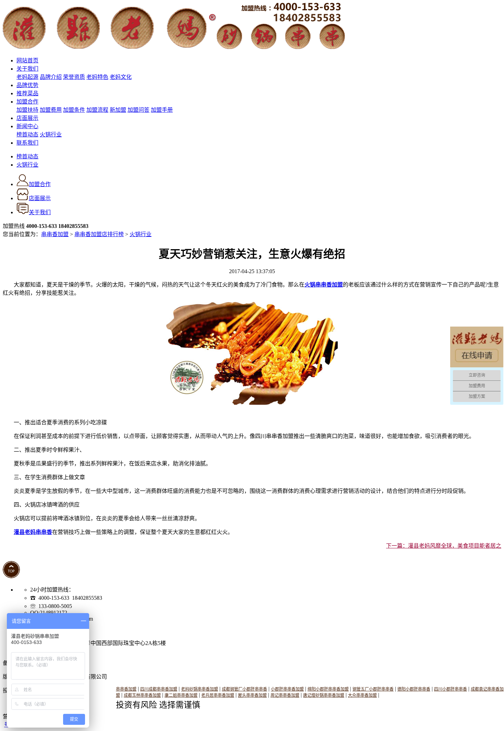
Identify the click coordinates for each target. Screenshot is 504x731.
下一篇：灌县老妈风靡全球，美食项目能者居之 (443, 546)
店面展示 (27, 118)
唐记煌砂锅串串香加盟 (323, 695)
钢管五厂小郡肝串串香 (373, 689)
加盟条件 (74, 110)
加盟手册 (162, 110)
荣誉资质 (74, 77)
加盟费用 (51, 110)
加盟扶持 (27, 110)
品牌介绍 (51, 77)
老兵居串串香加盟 (217, 695)
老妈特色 (97, 77)
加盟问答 (138, 110)
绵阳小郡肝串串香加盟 (328, 689)
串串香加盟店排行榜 (99, 234)
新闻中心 (27, 126)
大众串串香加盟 (362, 695)
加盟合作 (27, 102)
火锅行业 (51, 134)
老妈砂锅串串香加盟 (199, 689)
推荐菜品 (27, 93)
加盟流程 (97, 110)
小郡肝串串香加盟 (287, 689)
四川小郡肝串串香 (450, 689)
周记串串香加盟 (285, 695)
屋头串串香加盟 (252, 695)
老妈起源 (27, 77)
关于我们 (27, 69)
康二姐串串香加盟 (181, 695)
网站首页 (27, 60)
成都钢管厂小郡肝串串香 (244, 689)
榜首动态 (27, 134)
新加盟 (118, 110)
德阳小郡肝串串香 (413, 689)
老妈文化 (121, 77)
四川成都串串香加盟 (158, 689)
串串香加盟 (55, 234)
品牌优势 (27, 85)
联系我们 (27, 143)
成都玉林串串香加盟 (142, 695)
